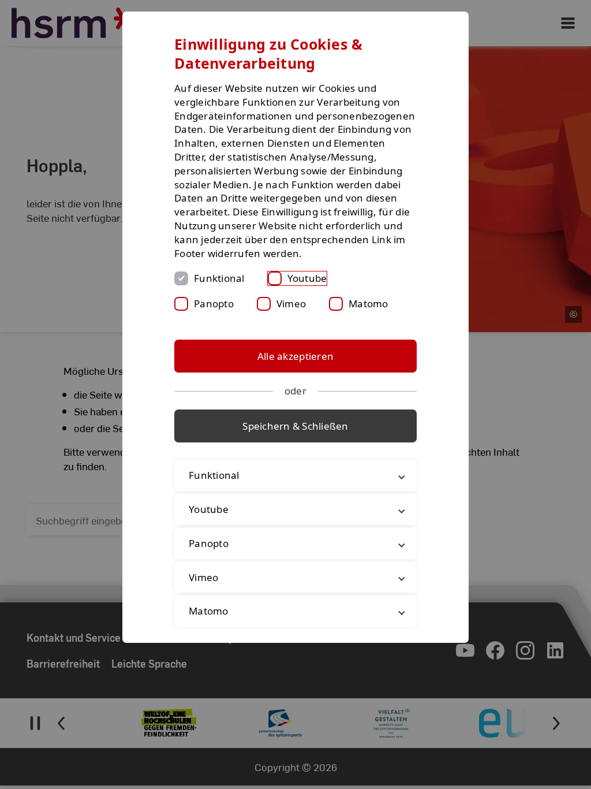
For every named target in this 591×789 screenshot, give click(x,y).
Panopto (214, 303)
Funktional (219, 278)
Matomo (368, 303)
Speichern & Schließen (295, 426)
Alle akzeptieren (295, 356)
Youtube (307, 278)
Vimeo (291, 303)
